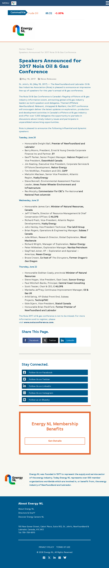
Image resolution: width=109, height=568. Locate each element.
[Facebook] (44, 558)
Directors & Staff (26, 513)
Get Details (55, 441)
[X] (49, 558)
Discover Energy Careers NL (31, 517)
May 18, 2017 (29, 79)
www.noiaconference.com (39, 322)
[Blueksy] (65, 558)
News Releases (48, 79)
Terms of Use (63, 547)
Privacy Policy (46, 547)
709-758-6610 (28, 533)
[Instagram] (59, 558)
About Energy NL (26, 509)
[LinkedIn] (54, 558)
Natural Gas (76, 13)
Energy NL (49, 552)
